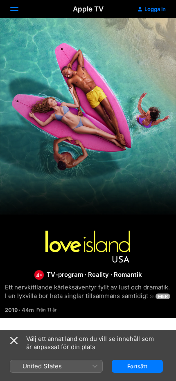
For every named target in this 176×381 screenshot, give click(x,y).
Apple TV (88, 9)
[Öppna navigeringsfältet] (19, 9)
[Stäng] (14, 340)
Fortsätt (137, 366)
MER (163, 296)
